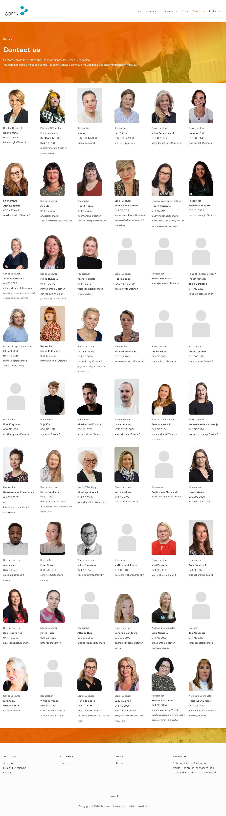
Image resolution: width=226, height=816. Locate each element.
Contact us (198, 11)
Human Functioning (14, 767)
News (185, 11)
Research (169, 11)
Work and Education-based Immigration (196, 772)
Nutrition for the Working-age (190, 763)
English (213, 11)
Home (138, 11)
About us (151, 11)
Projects (65, 763)
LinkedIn (114, 796)
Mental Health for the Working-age (193, 767)
